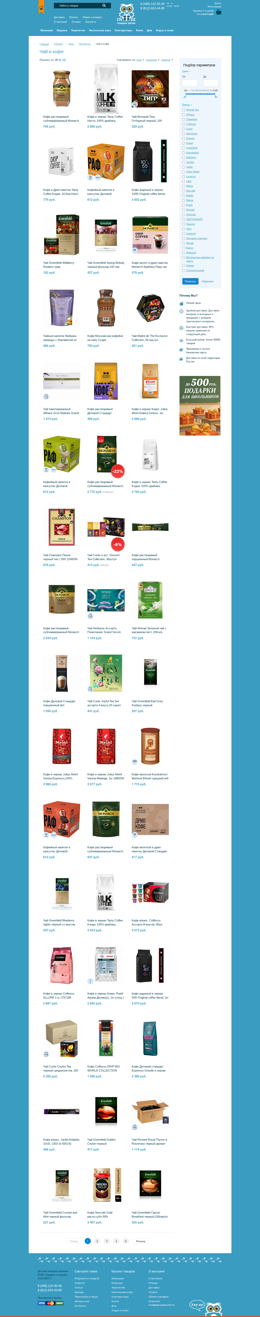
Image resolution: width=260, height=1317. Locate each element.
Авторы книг (82, 1301)
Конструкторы (120, 1296)
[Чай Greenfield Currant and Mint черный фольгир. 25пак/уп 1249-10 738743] (61, 1185)
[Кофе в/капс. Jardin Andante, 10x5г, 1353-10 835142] (61, 1112)
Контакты (90, 21)
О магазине (60, 21)
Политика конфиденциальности (161, 1303)
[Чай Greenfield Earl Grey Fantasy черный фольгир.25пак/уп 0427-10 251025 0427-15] (150, 673)
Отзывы (76, 21)
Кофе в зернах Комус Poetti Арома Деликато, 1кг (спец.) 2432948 (105, 997)
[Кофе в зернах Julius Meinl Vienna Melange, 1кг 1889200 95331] (105, 746)
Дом (114, 1305)
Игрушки (117, 1283)
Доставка (59, 17)
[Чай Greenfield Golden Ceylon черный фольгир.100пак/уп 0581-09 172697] (105, 1112)
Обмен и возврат (92, 17)
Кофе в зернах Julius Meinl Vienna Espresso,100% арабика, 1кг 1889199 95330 (61, 778)
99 (59, 60)
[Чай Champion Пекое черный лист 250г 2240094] (61, 527)
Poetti (189, 205)
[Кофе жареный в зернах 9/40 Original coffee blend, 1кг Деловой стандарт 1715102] (150, 965)
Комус (189, 247)
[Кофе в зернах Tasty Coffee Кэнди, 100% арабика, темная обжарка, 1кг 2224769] (105, 892)
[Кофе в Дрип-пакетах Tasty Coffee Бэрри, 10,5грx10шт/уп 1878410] (61, 162)
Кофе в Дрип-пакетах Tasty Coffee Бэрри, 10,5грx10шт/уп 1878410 (60, 193)
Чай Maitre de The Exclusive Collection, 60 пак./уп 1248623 (149, 339)
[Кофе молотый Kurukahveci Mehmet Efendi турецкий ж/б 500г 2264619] (150, 746)
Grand (189, 143)
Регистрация (214, 6)
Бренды (79, 1292)
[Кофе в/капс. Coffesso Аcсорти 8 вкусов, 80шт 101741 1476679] (150, 892)
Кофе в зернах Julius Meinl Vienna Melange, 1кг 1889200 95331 (105, 778)
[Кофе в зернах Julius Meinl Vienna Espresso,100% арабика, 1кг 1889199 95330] (61, 746)
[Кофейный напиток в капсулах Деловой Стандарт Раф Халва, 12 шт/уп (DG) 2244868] (61, 454)
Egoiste (190, 138)
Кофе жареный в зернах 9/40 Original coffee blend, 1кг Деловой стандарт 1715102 (150, 997)
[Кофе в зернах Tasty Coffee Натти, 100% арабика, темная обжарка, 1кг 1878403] (105, 89)
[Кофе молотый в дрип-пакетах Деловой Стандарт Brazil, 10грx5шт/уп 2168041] (150, 819)
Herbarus (191, 157)
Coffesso (191, 124)
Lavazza (190, 176)
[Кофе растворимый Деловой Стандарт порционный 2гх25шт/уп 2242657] (105, 381)
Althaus (190, 114)
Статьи (79, 1287)
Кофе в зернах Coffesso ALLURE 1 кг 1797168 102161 (58, 997)
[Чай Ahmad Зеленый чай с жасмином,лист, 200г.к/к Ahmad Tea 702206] (150, 600)
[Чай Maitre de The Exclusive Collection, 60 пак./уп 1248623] (150, 308)
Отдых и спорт (120, 1310)
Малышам (118, 1278)
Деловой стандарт (196, 238)
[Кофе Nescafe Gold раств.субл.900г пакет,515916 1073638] (105, 1185)
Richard (190, 209)
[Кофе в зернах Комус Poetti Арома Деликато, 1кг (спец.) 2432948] (105, 965)
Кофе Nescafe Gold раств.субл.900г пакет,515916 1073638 (101, 1216)
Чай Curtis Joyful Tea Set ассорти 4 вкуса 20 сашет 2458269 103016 (104, 705)
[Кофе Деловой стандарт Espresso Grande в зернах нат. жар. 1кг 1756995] (150, 1038)
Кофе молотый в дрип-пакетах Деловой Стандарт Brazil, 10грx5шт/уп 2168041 (150, 851)
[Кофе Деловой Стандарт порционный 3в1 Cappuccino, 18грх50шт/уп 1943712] (61, 673)
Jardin (189, 167)
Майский (191, 252)
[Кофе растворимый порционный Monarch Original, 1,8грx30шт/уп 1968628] (150, 527)
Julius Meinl (192, 171)
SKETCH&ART (194, 219)
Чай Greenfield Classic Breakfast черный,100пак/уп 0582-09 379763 (150, 1216)
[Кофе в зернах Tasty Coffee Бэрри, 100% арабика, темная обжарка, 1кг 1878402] (150, 454)
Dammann (191, 133)
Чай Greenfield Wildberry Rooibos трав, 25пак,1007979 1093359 (58, 266)
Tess (188, 228)
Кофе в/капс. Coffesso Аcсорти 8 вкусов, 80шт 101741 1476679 (147, 924)
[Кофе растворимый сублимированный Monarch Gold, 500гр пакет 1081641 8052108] (61, 600)
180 (64, 60)
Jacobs (190, 162)
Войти (218, 3)
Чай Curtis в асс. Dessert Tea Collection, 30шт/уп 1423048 (103, 559)
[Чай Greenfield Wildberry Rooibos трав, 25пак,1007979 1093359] (61, 235)
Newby (190, 195)
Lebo (188, 181)
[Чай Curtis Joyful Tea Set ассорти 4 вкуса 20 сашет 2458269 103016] (105, 673)
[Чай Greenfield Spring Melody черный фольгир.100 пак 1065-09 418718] (105, 235)
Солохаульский (195, 270)
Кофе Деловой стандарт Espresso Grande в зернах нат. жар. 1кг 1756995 (149, 1070)
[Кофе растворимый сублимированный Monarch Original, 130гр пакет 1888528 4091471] (105, 819)
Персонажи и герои (86, 1296)
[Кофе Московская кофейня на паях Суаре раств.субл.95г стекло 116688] (105, 308)
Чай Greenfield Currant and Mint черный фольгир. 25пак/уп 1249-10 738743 (60, 1216)
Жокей (190, 243)
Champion (191, 119)
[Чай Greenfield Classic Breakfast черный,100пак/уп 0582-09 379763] (150, 1185)
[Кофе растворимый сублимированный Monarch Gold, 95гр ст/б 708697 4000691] (61, 89)
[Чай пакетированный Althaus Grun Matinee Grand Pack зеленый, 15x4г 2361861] (61, 381)
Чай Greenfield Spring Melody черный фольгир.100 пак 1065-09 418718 (105, 266)
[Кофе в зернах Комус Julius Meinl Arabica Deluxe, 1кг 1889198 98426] (150, 381)
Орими (190, 265)
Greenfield (191, 147)
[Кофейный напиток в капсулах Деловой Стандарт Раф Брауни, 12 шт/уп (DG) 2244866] (61, 819)
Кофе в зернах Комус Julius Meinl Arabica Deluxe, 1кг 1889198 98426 (150, 413)
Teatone (190, 224)
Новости (80, 1283)
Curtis (189, 128)
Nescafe (190, 190)
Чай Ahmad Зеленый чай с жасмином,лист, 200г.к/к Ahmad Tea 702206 (149, 632)
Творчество (118, 1287)
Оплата (73, 17)
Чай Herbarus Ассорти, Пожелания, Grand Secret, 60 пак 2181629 (104, 632)
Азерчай (191, 233)
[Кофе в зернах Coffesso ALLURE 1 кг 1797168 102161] (61, 965)
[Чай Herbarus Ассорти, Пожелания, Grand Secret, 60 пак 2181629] (105, 600)
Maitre (189, 186)
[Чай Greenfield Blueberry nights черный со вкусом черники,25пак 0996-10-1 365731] (61, 892)
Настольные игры (122, 1292)
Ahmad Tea (192, 109)
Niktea (189, 200)
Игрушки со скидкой (87, 1278)
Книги (115, 1301)
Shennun (191, 214)
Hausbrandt (192, 152)
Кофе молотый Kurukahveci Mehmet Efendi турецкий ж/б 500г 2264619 (150, 778)
